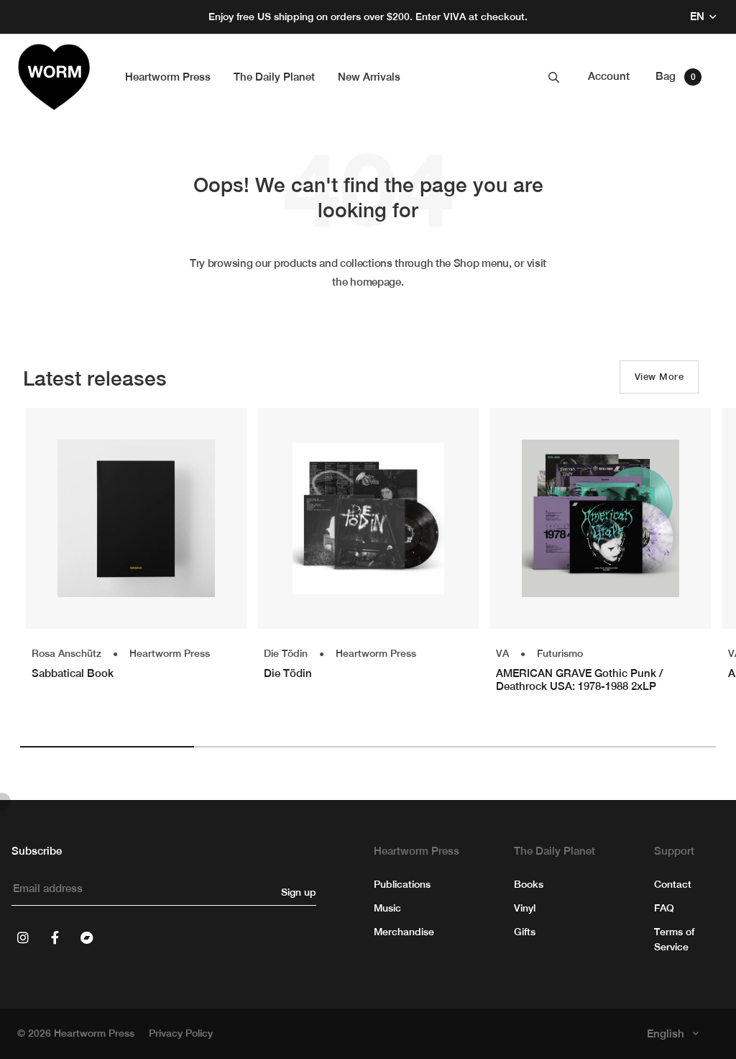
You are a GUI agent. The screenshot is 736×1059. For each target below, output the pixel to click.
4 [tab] (629, 746)
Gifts (524, 931)
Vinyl (524, 908)
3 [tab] (455, 746)
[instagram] (23, 937)
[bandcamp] (86, 937)
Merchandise (404, 931)
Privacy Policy (181, 1033)
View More (659, 376)
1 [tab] (107, 746)
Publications (402, 884)
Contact (672, 884)
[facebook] (54, 937)
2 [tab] (281, 746)
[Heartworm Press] (54, 77)
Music (387, 908)
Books (528, 884)
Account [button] (609, 76)
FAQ (664, 908)
